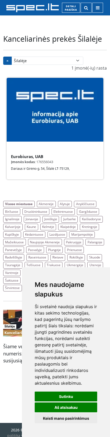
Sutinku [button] (66, 396)
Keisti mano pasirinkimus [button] (66, 418)
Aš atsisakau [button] (66, 407)
